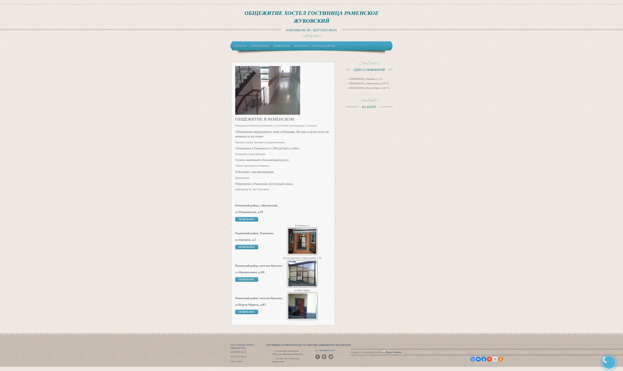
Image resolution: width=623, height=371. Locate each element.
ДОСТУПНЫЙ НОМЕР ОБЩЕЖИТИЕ (242, 346)
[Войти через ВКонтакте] (478, 359)
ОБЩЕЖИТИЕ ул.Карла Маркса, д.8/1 (368, 87)
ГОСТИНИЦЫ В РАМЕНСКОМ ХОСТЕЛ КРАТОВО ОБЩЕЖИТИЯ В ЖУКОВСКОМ (308, 344)
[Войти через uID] (472, 359)
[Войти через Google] (495, 359)
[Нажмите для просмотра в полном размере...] (267, 113)
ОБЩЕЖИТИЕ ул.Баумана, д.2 (364, 78)
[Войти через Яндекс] (489, 359)
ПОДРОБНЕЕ (246, 219)
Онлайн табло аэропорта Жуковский (286, 360)
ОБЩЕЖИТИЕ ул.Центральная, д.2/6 (367, 83)
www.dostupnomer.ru (324, 350)
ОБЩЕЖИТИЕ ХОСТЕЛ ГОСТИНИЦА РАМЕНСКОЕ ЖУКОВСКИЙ (311, 17)
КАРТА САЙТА (236, 361)
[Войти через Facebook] (483, 359)
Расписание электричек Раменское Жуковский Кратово (288, 352)
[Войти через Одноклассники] (500, 359)
